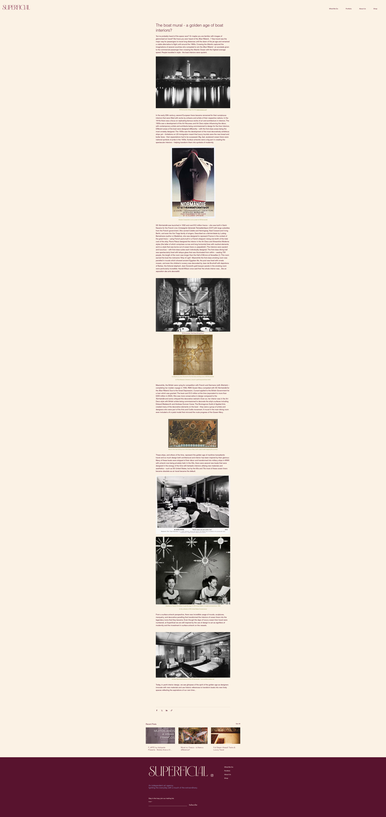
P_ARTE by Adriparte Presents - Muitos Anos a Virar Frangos (160, 748)
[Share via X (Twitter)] (162, 710)
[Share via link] (171, 710)
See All (238, 724)
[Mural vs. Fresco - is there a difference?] (193, 735)
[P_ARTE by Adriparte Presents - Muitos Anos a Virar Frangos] (160, 735)
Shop (226, 778)
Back (231, 15)
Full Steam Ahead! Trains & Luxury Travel (224, 748)
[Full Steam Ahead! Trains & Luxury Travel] (225, 735)
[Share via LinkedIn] (167, 710)
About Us (227, 774)
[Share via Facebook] (157, 710)
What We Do (228, 767)
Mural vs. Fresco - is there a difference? (192, 748)
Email (150, 801)
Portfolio (227, 771)
